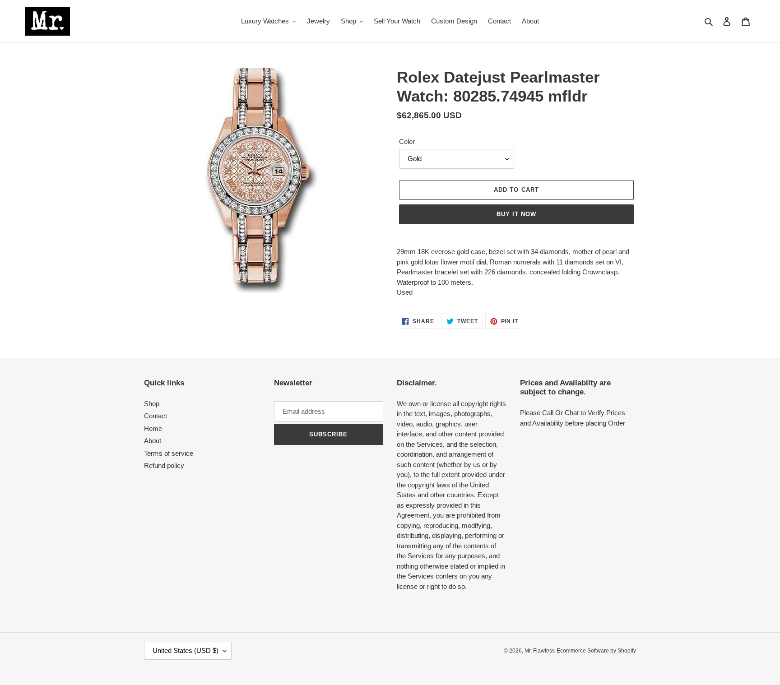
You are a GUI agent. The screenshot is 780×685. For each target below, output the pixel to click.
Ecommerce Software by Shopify (596, 651)
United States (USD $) (185, 650)
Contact (155, 416)
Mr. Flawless (540, 651)
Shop (151, 403)
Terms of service (168, 453)
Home (153, 428)
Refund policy (164, 465)
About (152, 440)
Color (407, 141)
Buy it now (516, 214)
